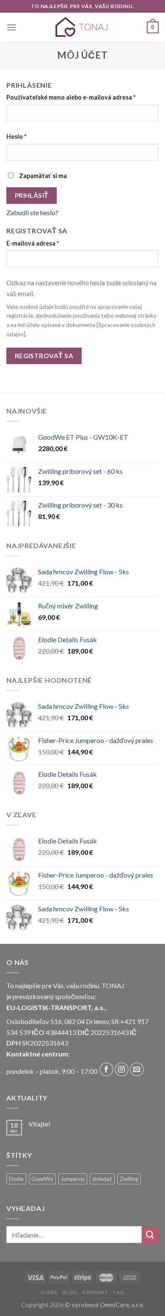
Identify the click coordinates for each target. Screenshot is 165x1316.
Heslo (16, 136)
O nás (49, 1292)
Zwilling (129, 1178)
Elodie (16, 1178)
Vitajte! (39, 1124)
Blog (69, 1292)
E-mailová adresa (32, 243)
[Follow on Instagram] (122, 1069)
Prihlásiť (32, 195)
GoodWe (42, 1178)
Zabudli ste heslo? (32, 212)
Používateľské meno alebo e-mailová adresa (70, 97)
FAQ (118, 1292)
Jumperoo (73, 1178)
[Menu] (11, 27)
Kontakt (95, 1292)
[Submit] (150, 1235)
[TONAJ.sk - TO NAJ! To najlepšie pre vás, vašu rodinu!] (82, 27)
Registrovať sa (44, 355)
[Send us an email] (137, 1069)
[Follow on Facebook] (106, 1069)
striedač (102, 1178)
